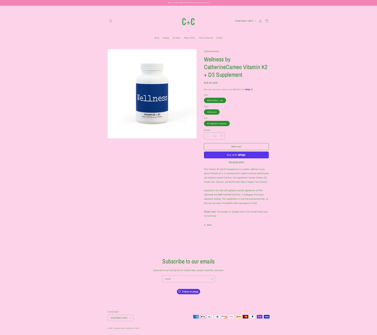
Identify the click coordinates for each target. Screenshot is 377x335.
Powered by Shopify (132, 328)
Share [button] (209, 225)
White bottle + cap (215, 100)
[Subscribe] (211, 278)
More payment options (236, 162)
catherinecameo (119, 328)
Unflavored (211, 112)
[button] (111, 21)
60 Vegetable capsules (217, 123)
